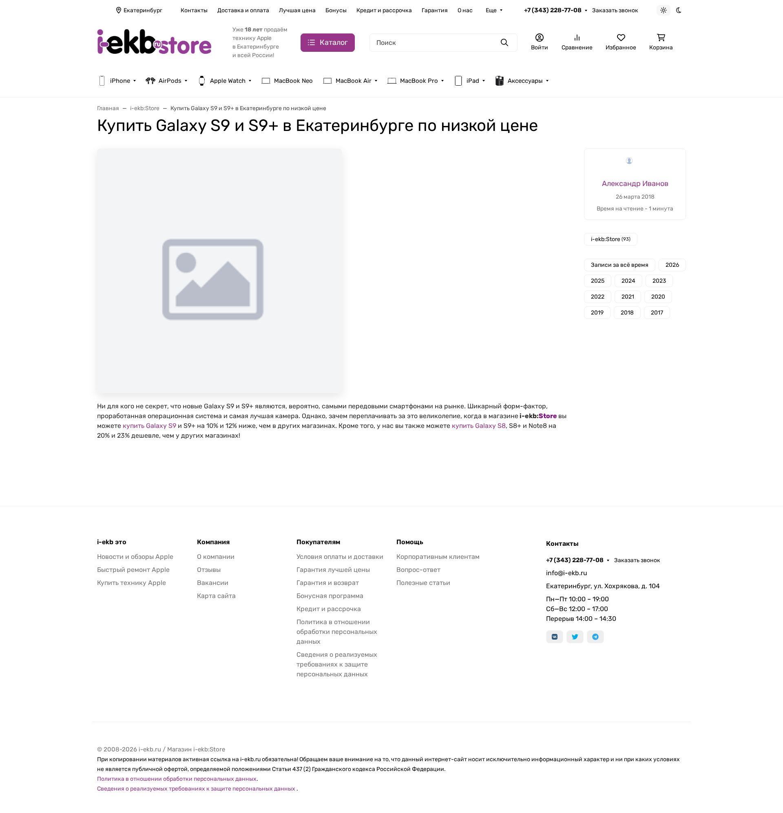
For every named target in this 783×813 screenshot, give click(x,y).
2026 (672, 264)
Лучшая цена (297, 10)
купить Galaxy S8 (479, 426)
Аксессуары (525, 80)
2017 (657, 312)
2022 (597, 296)
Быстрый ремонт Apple (133, 570)
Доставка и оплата (243, 10)
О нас (465, 10)
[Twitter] (575, 636)
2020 (658, 296)
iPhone (120, 80)
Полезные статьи (423, 583)
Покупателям (318, 542)
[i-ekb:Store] (158, 42)
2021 (628, 296)
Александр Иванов (635, 183)
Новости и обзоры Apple (135, 556)
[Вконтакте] (554, 636)
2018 (627, 312)
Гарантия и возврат (327, 583)
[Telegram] (595, 636)
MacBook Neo (293, 80)
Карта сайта (216, 596)
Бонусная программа (329, 596)
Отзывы (209, 570)
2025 (597, 280)
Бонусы (336, 10)
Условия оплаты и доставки (339, 556)
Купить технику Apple (131, 583)
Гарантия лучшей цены (333, 570)
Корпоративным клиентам (438, 556)
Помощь (409, 542)
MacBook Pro (419, 80)
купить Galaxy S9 (149, 426)
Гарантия (435, 10)
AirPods (170, 80)
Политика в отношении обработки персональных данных (336, 631)
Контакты (194, 10)
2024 (628, 280)
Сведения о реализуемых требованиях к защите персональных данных (336, 664)
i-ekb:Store (610, 239)
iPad (473, 80)
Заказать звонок (615, 10)
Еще (491, 10)
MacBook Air (354, 80)
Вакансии (212, 583)
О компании (215, 556)
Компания (213, 542)
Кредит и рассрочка (384, 10)
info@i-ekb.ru (566, 573)
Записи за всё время (619, 264)
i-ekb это (111, 542)
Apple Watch (228, 80)
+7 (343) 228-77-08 (553, 10)
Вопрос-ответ (418, 570)
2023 (659, 280)
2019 (597, 312)
